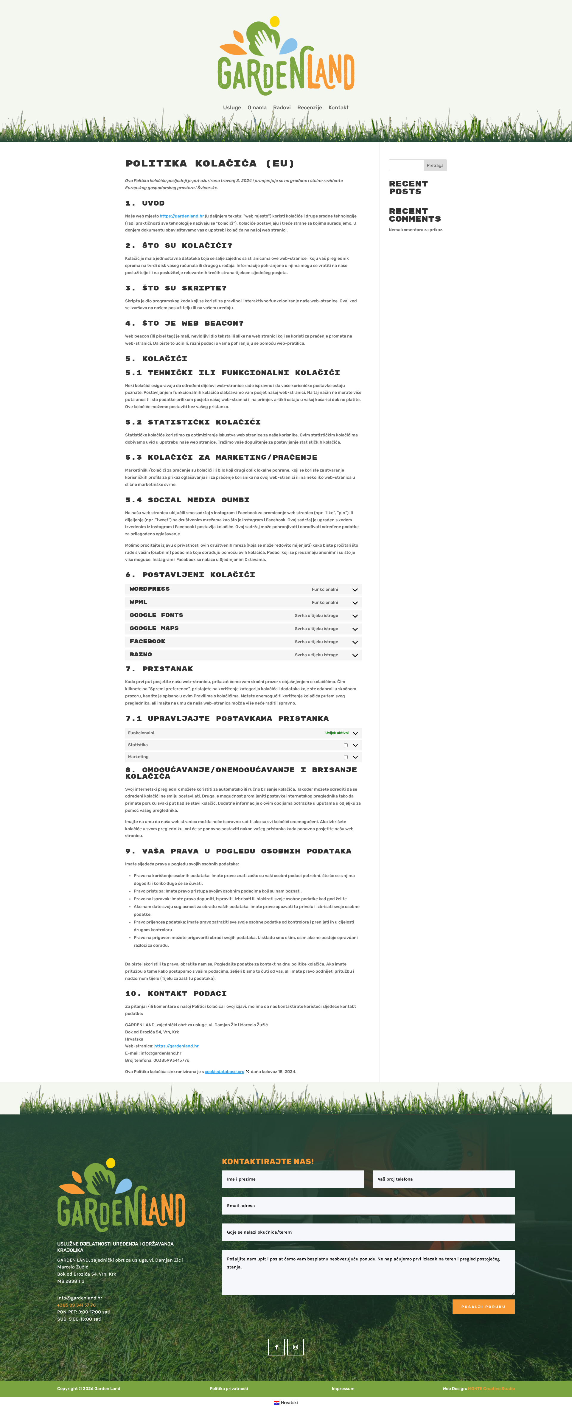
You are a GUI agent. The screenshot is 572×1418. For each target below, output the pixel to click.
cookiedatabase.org (225, 1071)
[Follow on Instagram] (295, 1347)
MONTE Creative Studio (491, 1388)
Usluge (232, 107)
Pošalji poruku (483, 1307)
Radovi (282, 107)
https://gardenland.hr (182, 216)
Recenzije (309, 107)
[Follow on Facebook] (276, 1347)
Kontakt (339, 107)
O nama (257, 107)
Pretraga (435, 165)
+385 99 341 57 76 (76, 1305)
